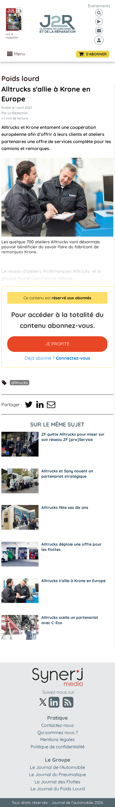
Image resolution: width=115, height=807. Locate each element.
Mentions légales (57, 739)
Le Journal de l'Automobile (57, 767)
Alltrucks (19, 382)
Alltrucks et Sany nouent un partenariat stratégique (67, 473)
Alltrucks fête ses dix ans (64, 507)
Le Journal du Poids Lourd (57, 788)
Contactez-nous (57, 725)
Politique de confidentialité (58, 746)
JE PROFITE (57, 344)
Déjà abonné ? (57, 358)
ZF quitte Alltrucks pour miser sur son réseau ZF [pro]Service (72, 437)
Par (14, 113)
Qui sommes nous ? (57, 732)
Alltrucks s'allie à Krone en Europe (73, 580)
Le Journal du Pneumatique (57, 774)
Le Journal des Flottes (57, 781)
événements (99, 5)
